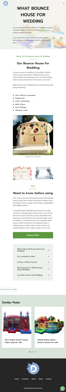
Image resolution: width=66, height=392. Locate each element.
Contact (48, 379)
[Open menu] (63, 3)
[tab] (29, 351)
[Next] (60, 328)
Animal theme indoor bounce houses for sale (47, 341)
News (41, 379)
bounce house (45, 30)
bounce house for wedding (9, 289)
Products (25, 379)
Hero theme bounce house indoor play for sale (16, 341)
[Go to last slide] (5, 328)
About (34, 379)
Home (17, 379)
